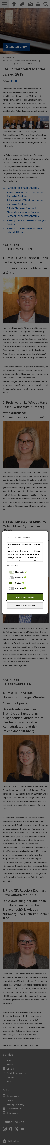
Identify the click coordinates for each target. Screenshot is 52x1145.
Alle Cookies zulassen (25, 597)
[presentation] (26, 573)
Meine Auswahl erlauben (25, 605)
